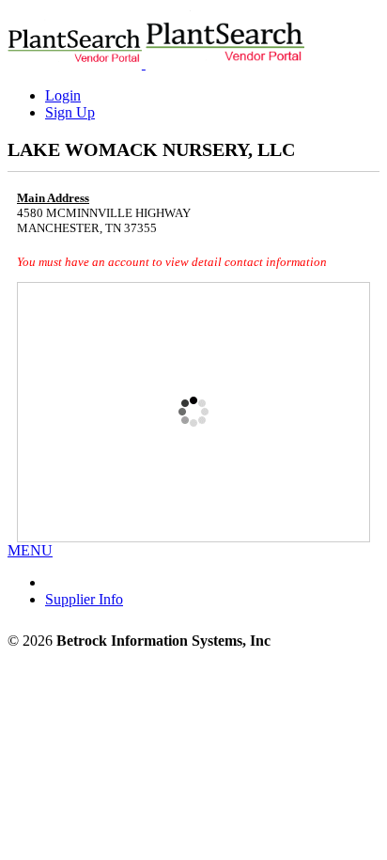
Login (63, 95)
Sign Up (70, 112)
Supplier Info (84, 599)
